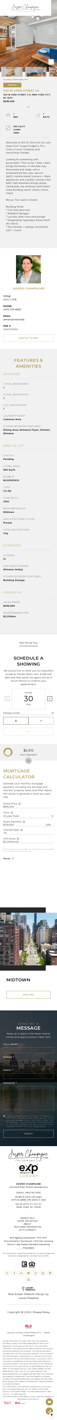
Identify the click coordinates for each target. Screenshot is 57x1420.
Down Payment (12, 821)
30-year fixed (11, 816)
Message (9, 1083)
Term (6, 812)
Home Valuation (27, 1221)
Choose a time (11, 713)
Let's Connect (27, 1230)
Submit (28, 1134)
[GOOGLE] (28, 1279)
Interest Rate (11, 830)
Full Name (10, 1044)
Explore (28, 995)
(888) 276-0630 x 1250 (33, 1200)
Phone (7, 1057)
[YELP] (50, 1273)
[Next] (49, 698)
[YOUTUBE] (28, 1273)
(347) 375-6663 (12, 309)
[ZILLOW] (42, 1273)
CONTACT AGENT (28, 338)
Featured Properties (27, 1227)
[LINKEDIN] (21, 1273)
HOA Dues (9, 838)
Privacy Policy (39, 1126)
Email (7, 1070)
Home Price (10, 803)
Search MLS (27, 1218)
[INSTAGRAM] (7, 1273)
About (27, 1224)
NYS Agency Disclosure (22, 1237)
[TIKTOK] (35, 1273)
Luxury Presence (28, 1298)
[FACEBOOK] (14, 1273)
